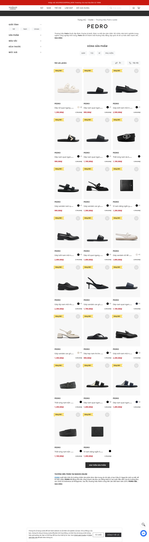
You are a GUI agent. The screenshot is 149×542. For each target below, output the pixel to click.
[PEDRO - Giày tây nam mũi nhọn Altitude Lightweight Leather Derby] (68, 280)
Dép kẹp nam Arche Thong (95, 353)
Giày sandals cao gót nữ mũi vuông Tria (100, 206)
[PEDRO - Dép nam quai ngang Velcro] (97, 378)
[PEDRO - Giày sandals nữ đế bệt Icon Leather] (126, 231)
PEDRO (58, 104)
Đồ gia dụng (82, 8)
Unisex (36, 29)
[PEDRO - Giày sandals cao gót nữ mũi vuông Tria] (97, 182)
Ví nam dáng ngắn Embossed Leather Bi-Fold (102, 451)
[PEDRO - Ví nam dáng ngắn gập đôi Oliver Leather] (126, 182)
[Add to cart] (78, 71)
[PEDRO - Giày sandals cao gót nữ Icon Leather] (97, 280)
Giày (83, 53)
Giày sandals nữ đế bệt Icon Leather (127, 255)
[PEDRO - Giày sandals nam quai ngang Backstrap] (68, 182)
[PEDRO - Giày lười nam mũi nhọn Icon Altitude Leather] (68, 231)
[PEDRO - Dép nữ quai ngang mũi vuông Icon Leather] (97, 231)
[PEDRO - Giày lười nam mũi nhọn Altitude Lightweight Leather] (126, 329)
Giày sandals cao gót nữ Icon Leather (99, 304)
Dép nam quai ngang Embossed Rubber (71, 157)
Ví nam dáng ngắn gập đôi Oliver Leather (130, 206)
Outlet (90, 20)
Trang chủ (82, 20)
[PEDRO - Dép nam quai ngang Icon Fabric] (97, 84)
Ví (99, 53)
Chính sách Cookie (80, 535)
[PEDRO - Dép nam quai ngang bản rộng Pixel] (97, 133)
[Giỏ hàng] (139, 8)
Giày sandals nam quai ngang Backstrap (71, 206)
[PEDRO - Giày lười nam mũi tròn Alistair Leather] (126, 84)
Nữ (41, 8)
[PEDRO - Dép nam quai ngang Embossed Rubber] (68, 133)
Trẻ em (58, 8)
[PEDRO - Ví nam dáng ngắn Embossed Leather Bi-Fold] (97, 428)
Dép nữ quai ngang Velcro (65, 108)
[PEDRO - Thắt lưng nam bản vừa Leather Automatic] (68, 428)
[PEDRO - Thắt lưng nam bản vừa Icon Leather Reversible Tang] (68, 378)
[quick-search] (143, 524)
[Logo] (13, 8)
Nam (49, 8)
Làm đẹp (69, 8)
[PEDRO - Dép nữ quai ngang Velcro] (68, 84)
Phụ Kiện (109, 53)
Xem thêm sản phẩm (97, 465)
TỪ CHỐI (98, 535)
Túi (92, 53)
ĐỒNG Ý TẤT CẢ (113, 535)
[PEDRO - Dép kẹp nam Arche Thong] (97, 329)
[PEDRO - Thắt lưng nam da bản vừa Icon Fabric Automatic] (126, 133)
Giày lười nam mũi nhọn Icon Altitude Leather (73, 255)
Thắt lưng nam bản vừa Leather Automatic (72, 451)
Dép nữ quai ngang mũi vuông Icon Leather (102, 255)
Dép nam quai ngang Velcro (95, 402)
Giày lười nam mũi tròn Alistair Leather (129, 108)
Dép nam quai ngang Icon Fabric (97, 108)
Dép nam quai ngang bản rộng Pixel (98, 157)
